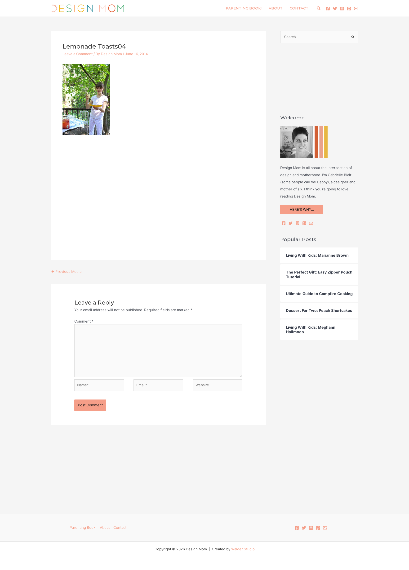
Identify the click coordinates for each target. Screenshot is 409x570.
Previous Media (66, 271)
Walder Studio (243, 549)
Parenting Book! (244, 8)
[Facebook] (328, 8)
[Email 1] (356, 8)
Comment (83, 321)
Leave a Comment (77, 54)
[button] (319, 8)
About (276, 8)
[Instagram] (342, 8)
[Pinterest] (349, 8)
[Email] (311, 223)
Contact (299, 8)
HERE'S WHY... (302, 209)
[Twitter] (335, 8)
